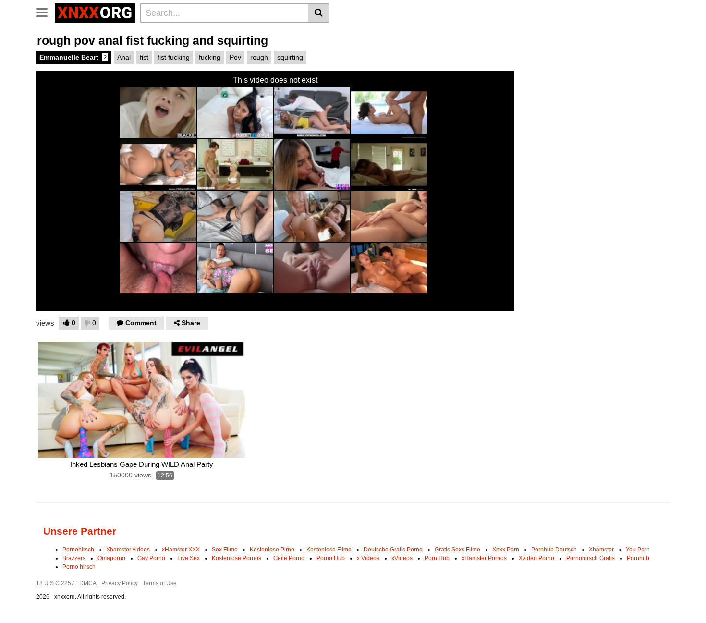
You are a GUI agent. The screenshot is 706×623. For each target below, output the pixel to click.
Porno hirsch (79, 566)
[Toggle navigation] (45, 11)
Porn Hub (437, 558)
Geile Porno (288, 558)
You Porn (638, 549)
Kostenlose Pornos (236, 558)
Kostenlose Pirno (272, 549)
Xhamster (601, 549)
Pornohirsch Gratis (590, 558)
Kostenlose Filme (329, 549)
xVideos (402, 558)
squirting (290, 57)
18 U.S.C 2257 (55, 583)
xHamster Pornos (484, 558)
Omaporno (111, 558)
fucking (209, 57)
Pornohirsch (78, 549)
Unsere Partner (79, 531)
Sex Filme (225, 549)
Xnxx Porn (505, 549)
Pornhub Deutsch (554, 549)
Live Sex (188, 558)
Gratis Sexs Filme (457, 549)
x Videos (368, 558)
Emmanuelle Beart (73, 57)
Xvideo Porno (536, 558)
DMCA (88, 583)
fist (144, 57)
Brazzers (73, 558)
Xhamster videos (128, 549)
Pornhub (638, 558)
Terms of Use (160, 583)
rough (259, 57)
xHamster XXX (181, 549)
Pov (235, 57)
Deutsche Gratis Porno (393, 549)
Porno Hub (330, 558)
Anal (124, 57)
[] (318, 13)
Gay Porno (151, 558)
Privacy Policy (119, 583)
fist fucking (174, 57)
